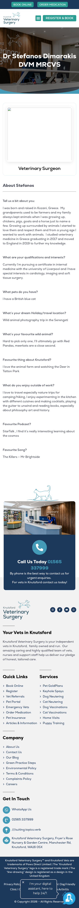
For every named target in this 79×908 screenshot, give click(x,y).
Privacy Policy (12, 884)
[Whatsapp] (73, 609)
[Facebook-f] (59, 609)
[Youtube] (66, 609)
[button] (38, 18)
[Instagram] (52, 609)
